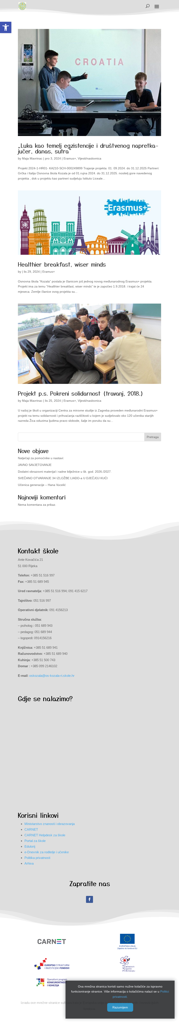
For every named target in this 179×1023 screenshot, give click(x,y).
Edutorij (29, 846)
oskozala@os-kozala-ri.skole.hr (51, 675)
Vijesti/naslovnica (89, 158)
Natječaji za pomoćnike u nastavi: (41, 458)
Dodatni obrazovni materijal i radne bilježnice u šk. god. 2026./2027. (65, 471)
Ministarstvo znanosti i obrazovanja (49, 824)
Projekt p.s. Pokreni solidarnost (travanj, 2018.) (80, 393)
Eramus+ (70, 158)
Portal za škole (35, 841)
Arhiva (29, 863)
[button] (5, 27)
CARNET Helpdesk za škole (44, 835)
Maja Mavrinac (32, 158)
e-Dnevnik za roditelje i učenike (46, 852)
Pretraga (153, 437)
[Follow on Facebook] (89, 899)
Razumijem (120, 1007)
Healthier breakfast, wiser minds (62, 264)
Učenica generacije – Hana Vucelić (42, 485)
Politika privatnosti (37, 858)
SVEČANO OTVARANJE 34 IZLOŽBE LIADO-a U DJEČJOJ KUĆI (63, 478)
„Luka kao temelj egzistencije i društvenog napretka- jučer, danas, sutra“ (88, 148)
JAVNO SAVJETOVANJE (35, 465)
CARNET (31, 829)
